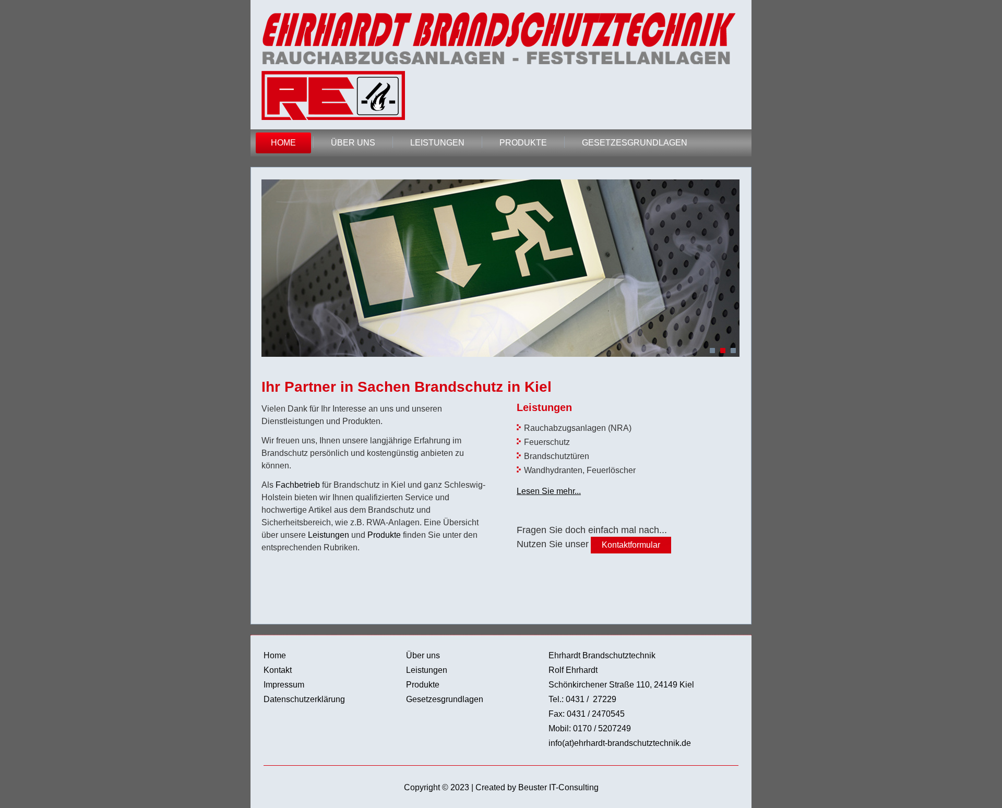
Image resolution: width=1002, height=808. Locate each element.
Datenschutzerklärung (304, 699)
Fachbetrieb (298, 484)
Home (283, 142)
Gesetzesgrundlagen (634, 142)
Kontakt (278, 670)
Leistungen (437, 142)
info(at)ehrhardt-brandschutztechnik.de (619, 743)
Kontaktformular (631, 544)
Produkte (523, 142)
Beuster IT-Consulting (558, 787)
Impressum (284, 684)
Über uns (353, 142)
